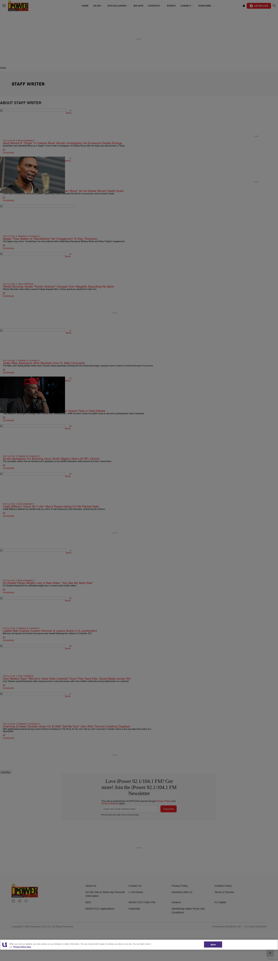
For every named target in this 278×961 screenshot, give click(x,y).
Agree (213, 944)
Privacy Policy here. (22, 946)
